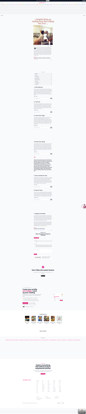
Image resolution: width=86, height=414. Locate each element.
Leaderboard (55, 300)
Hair (59, 384)
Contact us (38, 396)
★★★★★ (84, 15)
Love (37, 387)
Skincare (32, 4)
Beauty (59, 380)
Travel (69, 4)
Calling (37, 59)
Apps (58, 4)
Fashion (60, 4)
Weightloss (51, 4)
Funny (77, 4)
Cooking (21, 4)
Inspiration (43, 4)
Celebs (19, 4)
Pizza (38, 229)
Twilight (1, 4)
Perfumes (54, 388)
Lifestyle (75, 4)
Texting (34, 59)
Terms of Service (38, 399)
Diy (73, 4)
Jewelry (27, 4)
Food (52, 4)
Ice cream (43, 229)
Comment (35, 254)
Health (54, 4)
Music (56, 4)
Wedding (63, 4)
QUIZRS (51, 230)
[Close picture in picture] (78, 409)
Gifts (84, 4)
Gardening (40, 4)
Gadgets (24, 4)
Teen (11, 4)
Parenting (17, 4)
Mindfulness (37, 4)
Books (9, 4)
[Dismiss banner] (51, 256)
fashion (2, 15)
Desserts (80, 4)
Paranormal (43, 388)
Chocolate (41, 229)
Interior (3, 4)
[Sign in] (85, 2)
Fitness (13, 4)
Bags (5, 4)
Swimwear (48, 4)
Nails (7, 4)
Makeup (34, 4)
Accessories (82, 4)
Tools (37, 392)
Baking (30, 4)
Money (48, 387)
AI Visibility (47, 396)
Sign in (35, 304)
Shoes (45, 4)
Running (65, 4)
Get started (61, 300)
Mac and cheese (35, 229)
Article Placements (57, 396)
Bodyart (67, 4)
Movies (71, 4)
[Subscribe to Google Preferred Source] (37, 257)
